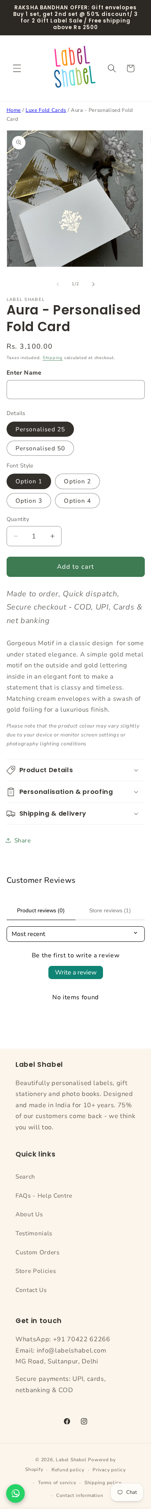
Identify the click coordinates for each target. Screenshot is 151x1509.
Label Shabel (71, 1460)
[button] (17, 68)
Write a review (75, 972)
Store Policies (35, 1271)
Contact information (79, 1495)
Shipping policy (103, 1482)
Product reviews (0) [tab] (41, 910)
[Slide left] (57, 284)
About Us (29, 1214)
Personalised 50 (40, 448)
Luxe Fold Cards (46, 110)
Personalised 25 (40, 429)
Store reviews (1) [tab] (110, 910)
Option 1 (29, 481)
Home (14, 110)
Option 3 (29, 501)
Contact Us (31, 1290)
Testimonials (33, 1233)
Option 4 (77, 501)
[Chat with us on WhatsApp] (15, 1493)
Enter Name (24, 372)
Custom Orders (37, 1252)
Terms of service (57, 1482)
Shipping (53, 358)
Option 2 (77, 481)
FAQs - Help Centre (43, 1195)
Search (25, 1176)
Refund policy (67, 1470)
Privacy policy (109, 1470)
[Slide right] (93, 284)
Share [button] (22, 840)
